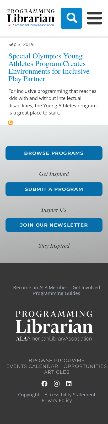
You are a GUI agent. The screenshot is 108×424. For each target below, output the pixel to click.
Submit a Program (54, 189)
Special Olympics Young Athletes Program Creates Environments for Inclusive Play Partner (49, 67)
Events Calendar (32, 366)
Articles (56, 372)
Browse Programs (54, 153)
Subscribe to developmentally (10, 123)
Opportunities (85, 366)
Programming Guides (56, 293)
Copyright (28, 394)
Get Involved (86, 287)
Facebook (44, 383)
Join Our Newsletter (54, 225)
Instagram (57, 383)
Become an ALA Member (40, 287)
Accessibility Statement (70, 394)
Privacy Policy (57, 400)
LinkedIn (69, 383)
